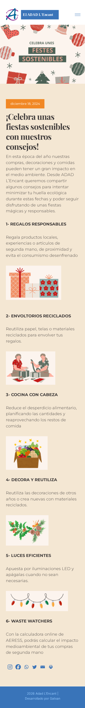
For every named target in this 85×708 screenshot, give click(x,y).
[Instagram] (10, 667)
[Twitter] (34, 667)
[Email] (42, 667)
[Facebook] (18, 667)
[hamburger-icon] (78, 14)
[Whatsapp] (26, 667)
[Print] (50, 667)
